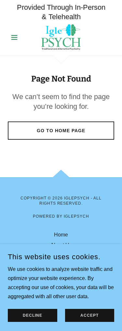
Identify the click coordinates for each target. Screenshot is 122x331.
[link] (61, 37)
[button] (16, 37)
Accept (89, 315)
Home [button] (61, 234)
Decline (32, 315)
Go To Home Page (61, 130)
